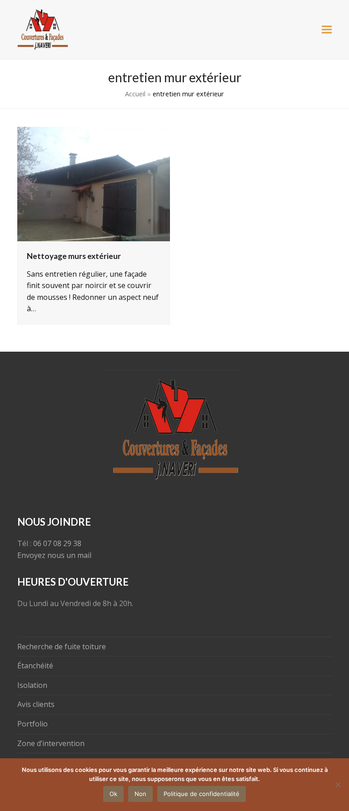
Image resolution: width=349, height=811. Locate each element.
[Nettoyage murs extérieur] (93, 183)
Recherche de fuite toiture (61, 647)
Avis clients (36, 704)
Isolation (32, 685)
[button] (327, 30)
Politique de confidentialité (201, 793)
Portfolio (32, 724)
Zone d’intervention (51, 743)
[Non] (337, 784)
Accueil (135, 93)
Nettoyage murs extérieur (74, 256)
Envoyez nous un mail (54, 555)
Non (140, 793)
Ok (113, 793)
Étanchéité (35, 666)
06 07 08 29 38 (57, 543)
